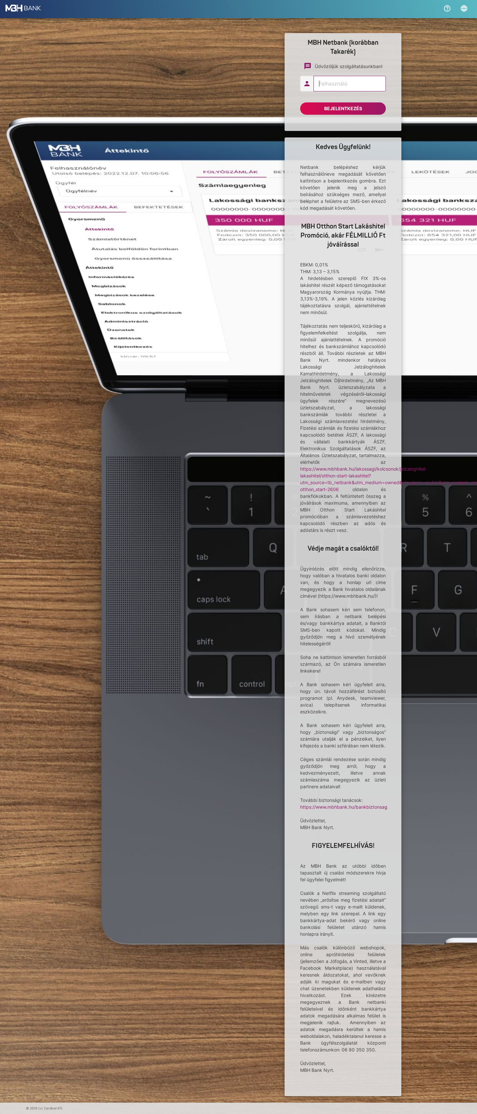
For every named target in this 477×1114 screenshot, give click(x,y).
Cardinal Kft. (53, 1108)
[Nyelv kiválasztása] (464, 8)
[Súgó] (447, 8)
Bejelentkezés (343, 108)
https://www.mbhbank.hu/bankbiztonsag (343, 807)
